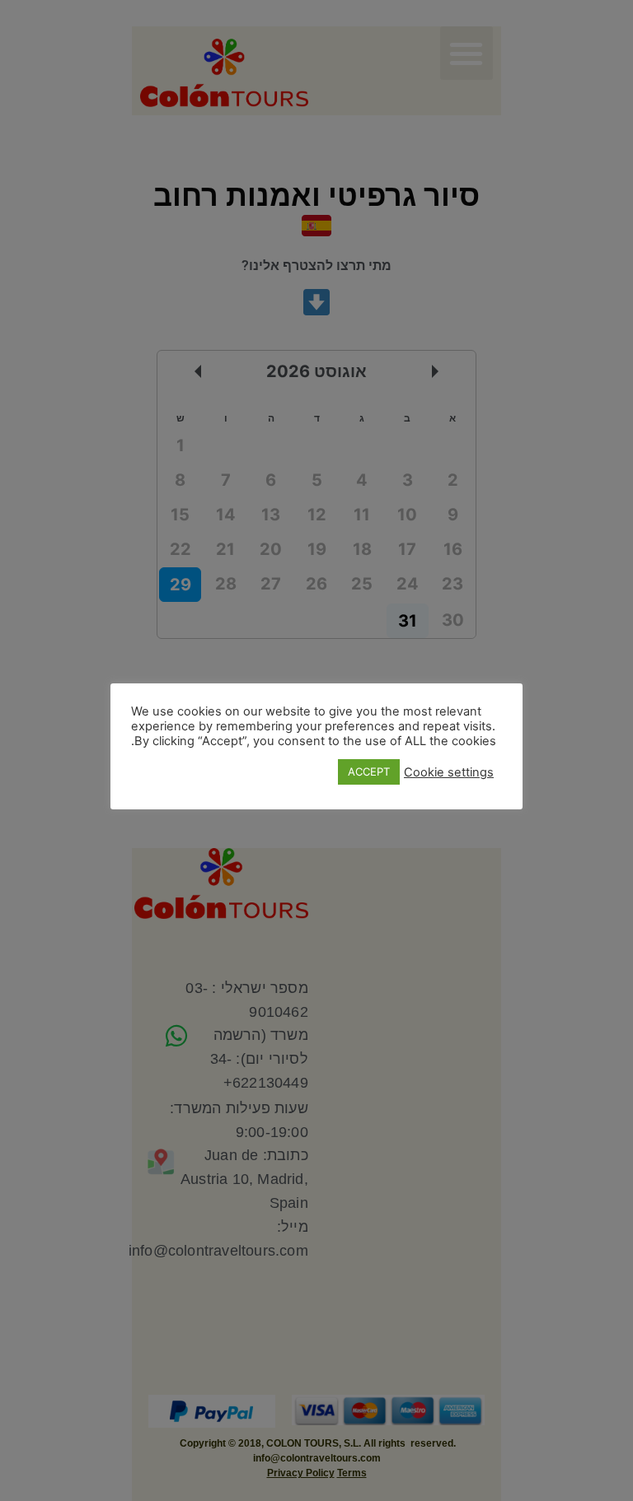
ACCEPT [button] (369, 771)
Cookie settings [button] (449, 772)
